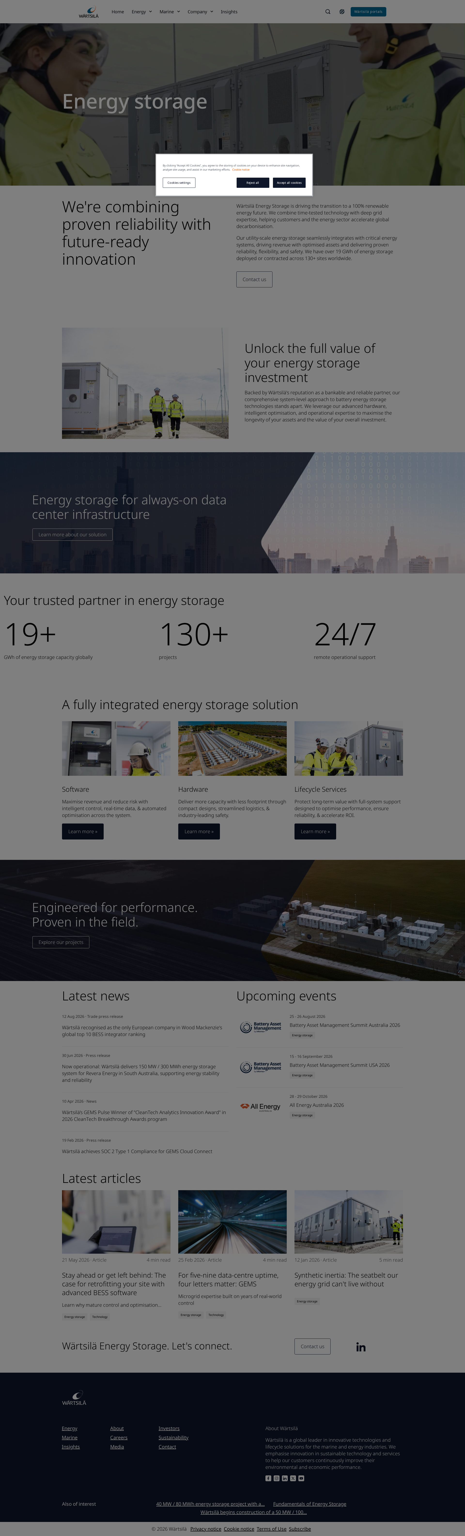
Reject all (253, 182)
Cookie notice (240, 169)
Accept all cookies (289, 182)
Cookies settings (179, 182)
